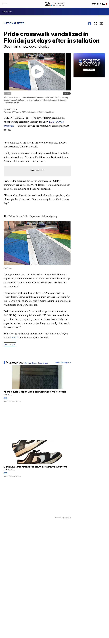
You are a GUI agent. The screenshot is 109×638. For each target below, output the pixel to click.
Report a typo (10, 344)
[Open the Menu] (4, 4)
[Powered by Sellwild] (67, 518)
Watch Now (99, 4)
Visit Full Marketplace (62, 362)
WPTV (14, 337)
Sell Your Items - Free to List (36, 363)
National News (14, 23)
